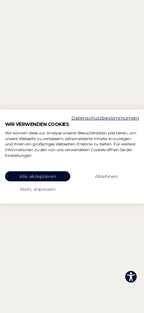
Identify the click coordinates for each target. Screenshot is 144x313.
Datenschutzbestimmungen (105, 118)
